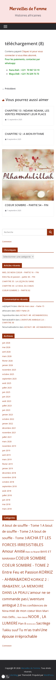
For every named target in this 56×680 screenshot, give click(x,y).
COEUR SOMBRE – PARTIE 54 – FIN (26, 205)
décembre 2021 (9, 428)
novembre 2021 (9, 432)
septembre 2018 (9, 486)
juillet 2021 (7, 437)
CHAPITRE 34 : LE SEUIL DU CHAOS (18, 286)
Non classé (22, 617)
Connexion (7, 241)
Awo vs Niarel (32, 551)
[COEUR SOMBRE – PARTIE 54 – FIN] (28, 151)
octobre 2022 (8, 419)
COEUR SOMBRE (31, 558)
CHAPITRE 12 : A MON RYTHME (24, 134)
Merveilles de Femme (28, 9)
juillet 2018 (7, 495)
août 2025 (6, 383)
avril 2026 (6, 351)
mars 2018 (7, 508)
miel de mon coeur (22, 611)
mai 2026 (6, 347)
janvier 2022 (7, 423)
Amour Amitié (13, 551)
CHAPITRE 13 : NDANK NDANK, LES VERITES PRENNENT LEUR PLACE (27, 112)
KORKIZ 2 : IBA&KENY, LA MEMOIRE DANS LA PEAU (25, 586)
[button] (5, 677)
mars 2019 (7, 459)
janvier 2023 (7, 414)
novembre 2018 (9, 477)
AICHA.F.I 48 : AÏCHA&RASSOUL (34, 315)
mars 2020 (7, 441)
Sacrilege (43, 623)
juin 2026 (6, 342)
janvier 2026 (7, 365)
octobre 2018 (8, 482)
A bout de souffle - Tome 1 (22, 525)
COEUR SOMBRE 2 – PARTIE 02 (16, 290)
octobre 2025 (8, 374)
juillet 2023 (7, 405)
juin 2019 (6, 450)
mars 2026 (7, 356)
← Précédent (8, 88)
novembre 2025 (9, 369)
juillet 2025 (7, 387)
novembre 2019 (9, 446)
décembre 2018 (9, 473)
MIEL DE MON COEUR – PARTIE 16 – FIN (20, 272)
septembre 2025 (9, 378)
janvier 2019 (7, 468)
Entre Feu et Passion (20, 572)
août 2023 (6, 401)
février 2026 (7, 360)
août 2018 (6, 491)
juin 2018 (6, 500)
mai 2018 (6, 504)
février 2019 (7, 464)
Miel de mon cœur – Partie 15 (31, 306)
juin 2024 (6, 396)
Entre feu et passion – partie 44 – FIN (18, 277)
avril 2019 (6, 455)
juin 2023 (6, 410)
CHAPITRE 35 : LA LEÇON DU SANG (18, 281)
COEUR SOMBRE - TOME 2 (25, 565)
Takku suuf (10, 630)
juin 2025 (6, 392)
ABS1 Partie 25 (22, 310)
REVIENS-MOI (31, 624)
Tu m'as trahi (29, 630)
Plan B (22, 623)
